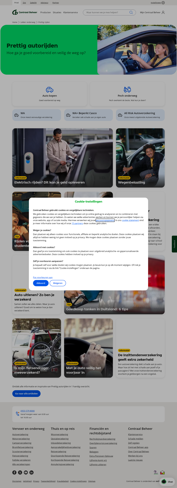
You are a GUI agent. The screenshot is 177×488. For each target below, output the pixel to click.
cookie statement (130, 220)
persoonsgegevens (105, 220)
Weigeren (57, 283)
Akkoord (41, 283)
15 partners (77, 223)
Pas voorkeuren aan (43, 277)
